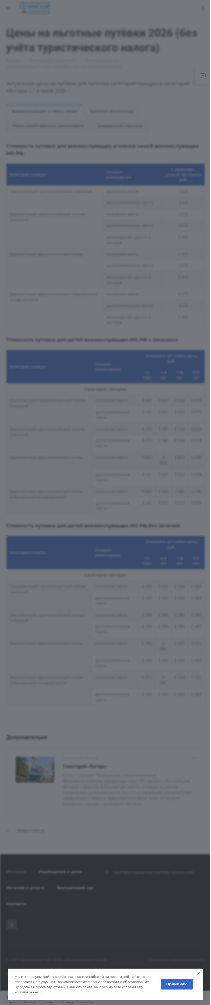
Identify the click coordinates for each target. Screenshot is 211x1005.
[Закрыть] (198, 973)
